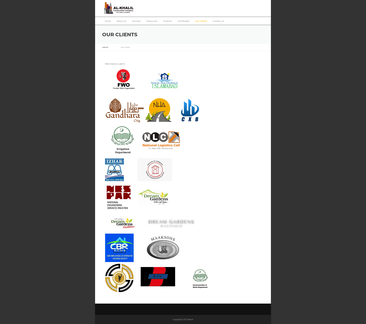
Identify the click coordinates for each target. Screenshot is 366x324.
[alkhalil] (119, 7)
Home (108, 21)
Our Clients (201, 21)
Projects (167, 21)
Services (136, 21)
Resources (151, 21)
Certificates (183, 21)
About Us (121, 21)
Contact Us (218, 21)
